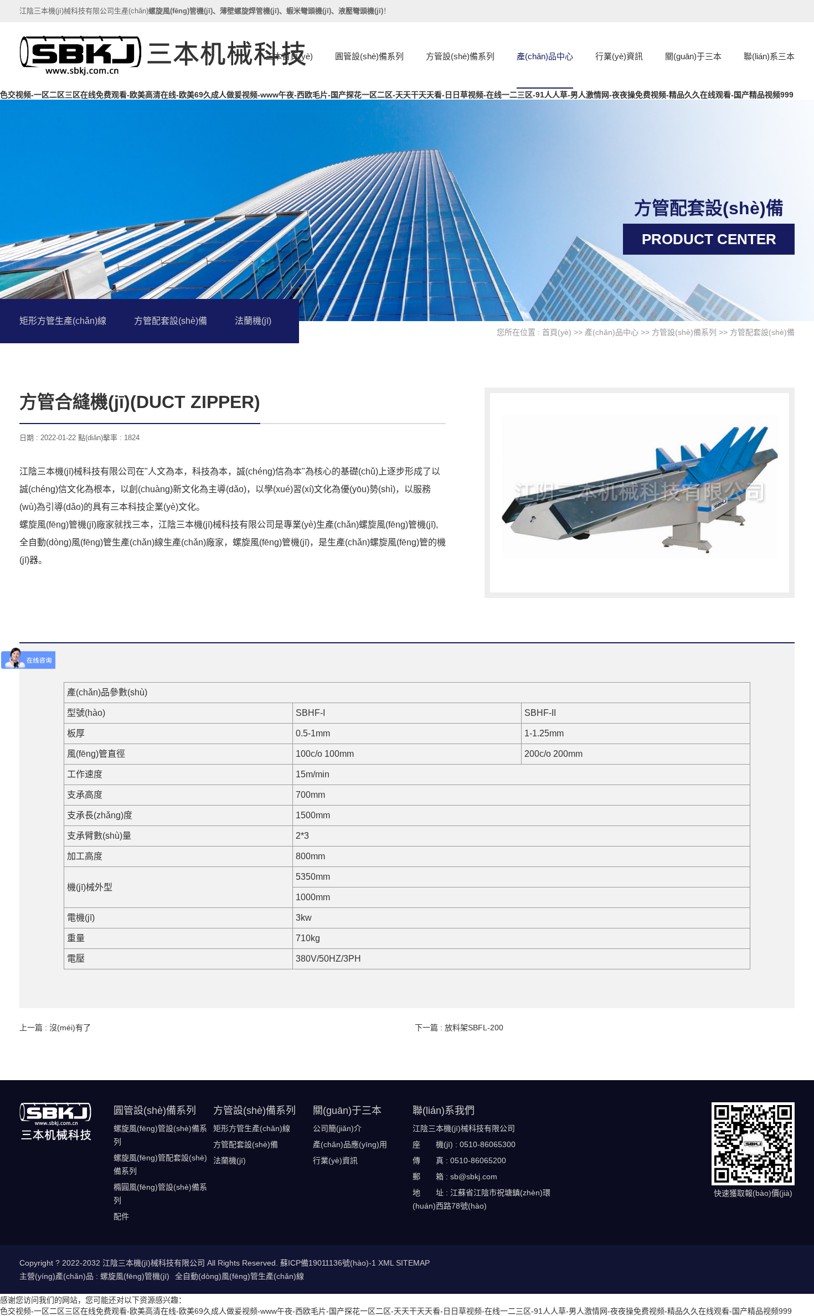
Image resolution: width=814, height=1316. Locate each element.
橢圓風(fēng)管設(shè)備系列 (160, 1194)
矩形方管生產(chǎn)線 (62, 321)
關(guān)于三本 (693, 56)
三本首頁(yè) (289, 56)
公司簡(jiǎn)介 (337, 1128)
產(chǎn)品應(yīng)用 (350, 1144)
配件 (121, 1216)
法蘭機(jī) (253, 321)
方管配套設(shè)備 (170, 321)
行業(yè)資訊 (619, 56)
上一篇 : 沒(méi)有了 (55, 1027)
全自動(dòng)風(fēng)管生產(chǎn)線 (239, 1276)
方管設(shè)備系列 (460, 56)
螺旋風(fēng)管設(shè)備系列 (160, 1135)
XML (386, 1262)
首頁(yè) (556, 332)
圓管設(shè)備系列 (369, 56)
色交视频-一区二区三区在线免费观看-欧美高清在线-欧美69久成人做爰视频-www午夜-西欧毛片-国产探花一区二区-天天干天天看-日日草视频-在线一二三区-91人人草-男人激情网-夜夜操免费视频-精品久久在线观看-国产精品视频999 (397, 94)
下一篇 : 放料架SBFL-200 (459, 1027)
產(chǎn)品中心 (545, 56)
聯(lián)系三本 (769, 56)
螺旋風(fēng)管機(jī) (134, 1276)
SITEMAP (413, 1262)
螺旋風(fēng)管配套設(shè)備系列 (160, 1164)
